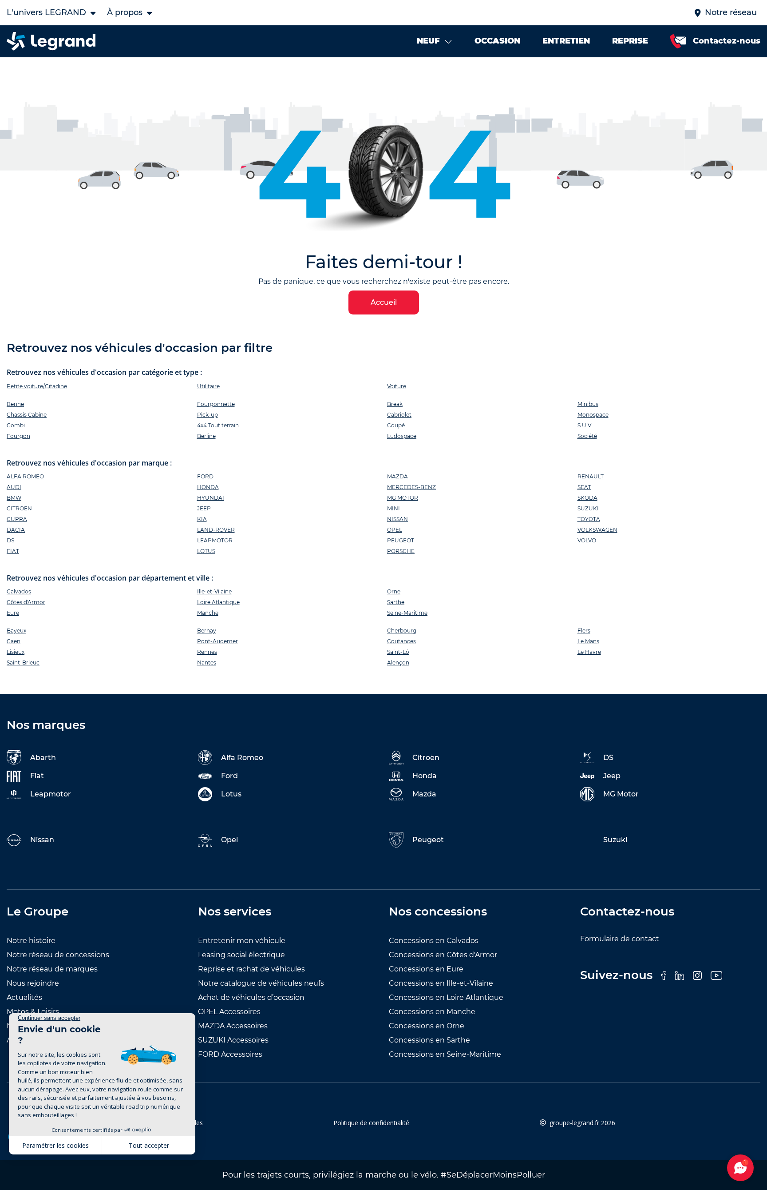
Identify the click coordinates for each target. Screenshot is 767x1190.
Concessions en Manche (432, 1011)
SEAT (584, 487)
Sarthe (395, 602)
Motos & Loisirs (33, 1011)
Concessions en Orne (426, 1026)
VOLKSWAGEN (597, 529)
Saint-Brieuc (23, 662)
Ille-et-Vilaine (214, 591)
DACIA (16, 529)
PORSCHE (401, 551)
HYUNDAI (210, 497)
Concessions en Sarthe (429, 1040)
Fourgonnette (216, 404)
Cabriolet (399, 414)
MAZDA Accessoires (233, 1026)
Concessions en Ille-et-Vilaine (441, 983)
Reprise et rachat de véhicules (251, 969)
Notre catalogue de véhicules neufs (261, 983)
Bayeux (16, 630)
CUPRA (17, 519)
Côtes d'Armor (26, 602)
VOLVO (586, 540)
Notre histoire (31, 940)
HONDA (208, 487)
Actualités (24, 997)
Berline (206, 436)
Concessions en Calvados (433, 940)
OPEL (394, 529)
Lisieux (15, 652)
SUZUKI (588, 508)
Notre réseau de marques (52, 969)
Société (587, 436)
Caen (13, 641)
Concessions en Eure (426, 969)
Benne (15, 404)
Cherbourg (401, 630)
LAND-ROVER (216, 529)
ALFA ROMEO (25, 476)
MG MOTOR (402, 497)
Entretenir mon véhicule (241, 940)
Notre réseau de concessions (58, 955)
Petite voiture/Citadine (37, 386)
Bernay (206, 630)
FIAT (13, 551)
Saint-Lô (398, 652)
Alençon (398, 662)
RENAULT (590, 476)
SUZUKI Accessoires (233, 1040)
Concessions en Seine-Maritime (445, 1054)
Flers (583, 630)
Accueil (384, 302)
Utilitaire (208, 386)
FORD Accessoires (230, 1054)
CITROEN (19, 508)
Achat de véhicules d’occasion (251, 997)
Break (395, 404)
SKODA (587, 497)
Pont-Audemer (217, 641)
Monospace (593, 414)
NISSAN (397, 519)
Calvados (19, 591)
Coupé (396, 425)
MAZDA (397, 476)
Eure (13, 612)
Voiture (396, 386)
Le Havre (589, 652)
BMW (14, 497)
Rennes (207, 652)
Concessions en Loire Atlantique (446, 997)
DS (10, 540)
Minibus (587, 404)
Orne (393, 591)
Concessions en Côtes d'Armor (443, 955)
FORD (205, 476)
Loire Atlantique (218, 602)
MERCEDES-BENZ (411, 487)
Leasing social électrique (241, 955)
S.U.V (584, 425)
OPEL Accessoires (229, 1011)
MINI (393, 508)
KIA (202, 519)
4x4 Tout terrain (218, 425)
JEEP (204, 508)
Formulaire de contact (619, 939)
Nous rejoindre (33, 983)
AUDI (14, 487)
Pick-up (207, 414)
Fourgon (18, 436)
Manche (207, 612)
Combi (16, 425)
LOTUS (206, 551)
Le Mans (588, 641)
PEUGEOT (400, 540)
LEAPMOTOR (215, 540)
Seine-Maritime (407, 612)
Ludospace (401, 436)
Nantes (206, 662)
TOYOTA (588, 519)
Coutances (401, 641)
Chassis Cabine (27, 414)
